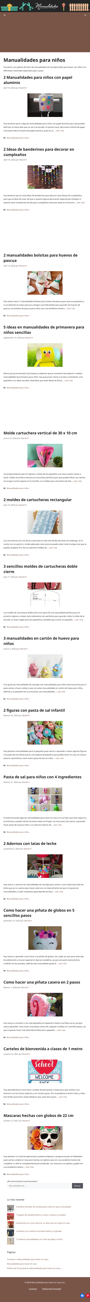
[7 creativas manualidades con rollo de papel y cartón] (10, 1242)
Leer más (60, 130)
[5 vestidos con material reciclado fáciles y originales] (10, 1233)
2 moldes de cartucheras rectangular (38, 499)
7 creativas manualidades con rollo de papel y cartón (39, 1239)
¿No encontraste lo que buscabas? (22, 1181)
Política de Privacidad (51, 1288)
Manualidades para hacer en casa (22, 1264)
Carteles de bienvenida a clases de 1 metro (43, 1048)
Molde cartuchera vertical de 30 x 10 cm (40, 432)
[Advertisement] (45, 35)
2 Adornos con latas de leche (30, 843)
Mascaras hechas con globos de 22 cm (38, 1115)
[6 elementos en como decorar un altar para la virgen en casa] (10, 1225)
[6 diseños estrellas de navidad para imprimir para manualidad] (10, 1209)
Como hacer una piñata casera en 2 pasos (42, 982)
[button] (85, 15)
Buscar (77, 1185)
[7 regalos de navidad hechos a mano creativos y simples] (10, 1217)
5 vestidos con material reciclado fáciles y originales (39, 1231)
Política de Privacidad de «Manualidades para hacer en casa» (34, 1268)
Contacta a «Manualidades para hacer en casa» (28, 1259)
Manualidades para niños (18, 138)
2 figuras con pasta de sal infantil (34, 710)
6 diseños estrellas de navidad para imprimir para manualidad (43, 1206)
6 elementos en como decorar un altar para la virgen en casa (43, 1223)
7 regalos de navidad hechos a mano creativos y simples (41, 1215)
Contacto (33, 1288)
